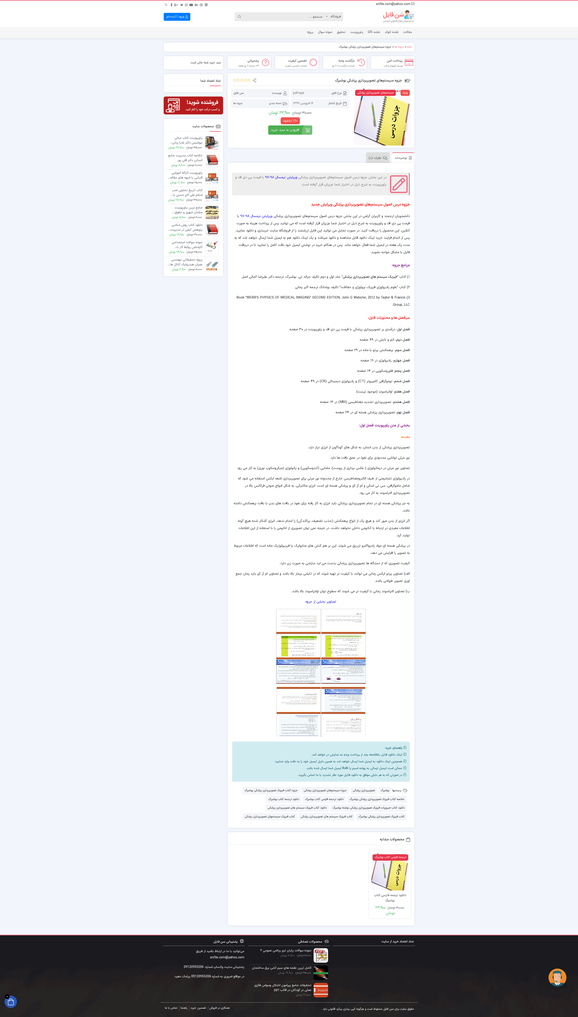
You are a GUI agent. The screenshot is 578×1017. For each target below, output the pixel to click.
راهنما (184, 1008)
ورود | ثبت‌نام (175, 16)
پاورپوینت (356, 32)
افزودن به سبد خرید (285, 130)
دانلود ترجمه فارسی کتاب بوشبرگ (324, 799)
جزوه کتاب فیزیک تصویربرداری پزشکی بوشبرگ (271, 790)
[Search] (240, 16)
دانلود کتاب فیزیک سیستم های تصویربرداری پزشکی (297, 808)
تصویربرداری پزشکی (364, 790)
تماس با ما (171, 1008)
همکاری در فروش (219, 1008)
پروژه (310, 32)
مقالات (407, 32)
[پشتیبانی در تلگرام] (557, 977)
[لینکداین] (196, 4)
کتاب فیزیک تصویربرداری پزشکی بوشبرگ (381, 816)
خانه (409, 47)
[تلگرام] (181, 4)
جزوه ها (399, 47)
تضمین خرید (198, 1008)
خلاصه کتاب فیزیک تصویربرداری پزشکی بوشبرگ (377, 799)
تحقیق (341, 32)
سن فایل (238, 93)
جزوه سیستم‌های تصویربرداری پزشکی (325, 790)
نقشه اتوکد (392, 32)
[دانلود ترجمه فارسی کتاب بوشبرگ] (390, 871)
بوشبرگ (385, 790)
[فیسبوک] (171, 4)
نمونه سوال (325, 32)
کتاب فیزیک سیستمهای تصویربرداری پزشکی (270, 816)
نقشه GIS (374, 32)
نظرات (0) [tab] (375, 158)
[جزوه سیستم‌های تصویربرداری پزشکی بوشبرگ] (382, 117)
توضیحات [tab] (401, 158)
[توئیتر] (166, 4)
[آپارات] (206, 4)
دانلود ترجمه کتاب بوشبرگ (283, 799)
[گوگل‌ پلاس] (176, 4)
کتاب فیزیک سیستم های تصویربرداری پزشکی (326, 816)
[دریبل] (201, 4)
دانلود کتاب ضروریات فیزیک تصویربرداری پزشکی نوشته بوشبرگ (369, 808)
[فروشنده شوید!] (193, 105)
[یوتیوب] (191, 4)
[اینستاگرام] (186, 4)
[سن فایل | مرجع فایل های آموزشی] (398, 16)
